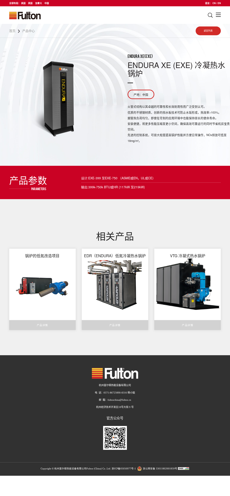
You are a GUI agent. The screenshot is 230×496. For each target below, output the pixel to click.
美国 (23, 3)
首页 (12, 30)
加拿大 (38, 3)
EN (219, 3)
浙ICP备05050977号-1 (124, 469)
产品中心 (28, 30)
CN (214, 3)
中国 (46, 3)
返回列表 (208, 30)
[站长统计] (183, 469)
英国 (30, 3)
